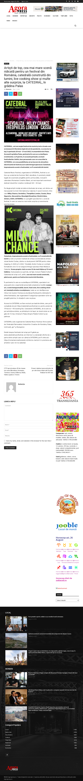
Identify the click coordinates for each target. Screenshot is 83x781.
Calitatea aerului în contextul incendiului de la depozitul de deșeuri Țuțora (49, 634)
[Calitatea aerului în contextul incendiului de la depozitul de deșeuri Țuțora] (16, 640)
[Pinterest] (15, 94)
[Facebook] (66, 1)
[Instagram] (69, 1)
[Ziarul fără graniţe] (17, 9)
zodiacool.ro (61, 580)
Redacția (8, 89)
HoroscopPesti (76, 573)
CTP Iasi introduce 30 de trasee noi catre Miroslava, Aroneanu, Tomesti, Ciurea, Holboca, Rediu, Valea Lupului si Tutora (15, 371)
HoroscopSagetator (59, 573)
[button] (75, 25)
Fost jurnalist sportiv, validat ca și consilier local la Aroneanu (45, 616)
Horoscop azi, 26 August (64, 538)
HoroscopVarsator (70, 573)
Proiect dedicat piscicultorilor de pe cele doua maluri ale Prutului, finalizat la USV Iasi (42, 370)
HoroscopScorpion (76, 561)
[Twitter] (72, 1)
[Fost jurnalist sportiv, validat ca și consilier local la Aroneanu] (16, 623)
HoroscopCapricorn (64, 573)
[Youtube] (78, 1)
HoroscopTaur (64, 550)
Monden (12, 61)
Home (6, 61)
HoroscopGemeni (70, 550)
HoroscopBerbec (59, 550)
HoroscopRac (76, 550)
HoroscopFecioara (64, 561)
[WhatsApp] (20, 94)
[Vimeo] (75, 1)
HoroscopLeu (59, 561)
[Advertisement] (41, 43)
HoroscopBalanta (70, 561)
